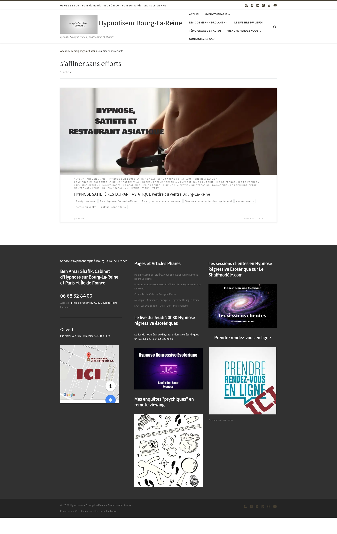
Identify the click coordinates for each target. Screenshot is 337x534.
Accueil (64, 51)
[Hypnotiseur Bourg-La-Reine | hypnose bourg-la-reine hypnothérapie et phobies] (79, 23)
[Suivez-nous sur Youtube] (275, 5)
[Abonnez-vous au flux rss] (246, 5)
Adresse (64, 302)
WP (76, 511)
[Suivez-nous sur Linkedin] (257, 5)
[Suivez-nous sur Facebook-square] (252, 5)
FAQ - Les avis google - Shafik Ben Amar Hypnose (161, 305)
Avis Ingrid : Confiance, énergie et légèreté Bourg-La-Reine (167, 300)
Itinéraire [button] (65, 307)
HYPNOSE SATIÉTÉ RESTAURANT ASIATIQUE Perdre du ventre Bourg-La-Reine (142, 194)
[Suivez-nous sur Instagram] (269, 5)
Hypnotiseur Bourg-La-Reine (87, 505)
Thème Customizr (107, 511)
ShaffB (81, 219)
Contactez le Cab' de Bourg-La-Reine (155, 294)
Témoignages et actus (84, 51)
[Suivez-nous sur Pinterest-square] (263, 5)
